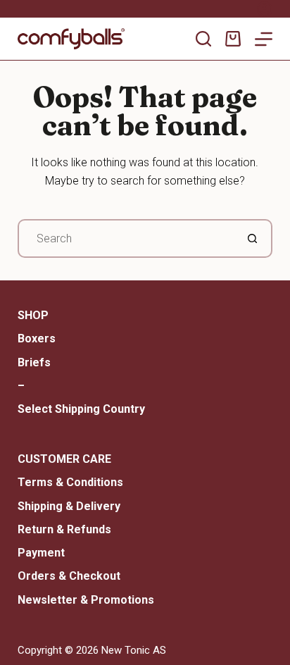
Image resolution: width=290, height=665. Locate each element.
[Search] (203, 38)
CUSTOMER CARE (64, 459)
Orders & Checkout (69, 576)
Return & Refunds (64, 529)
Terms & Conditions (70, 482)
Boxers (37, 338)
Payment (41, 552)
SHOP (33, 315)
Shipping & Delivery (69, 506)
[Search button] (253, 238)
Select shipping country (81, 409)
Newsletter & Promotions (86, 600)
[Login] (264, 9)
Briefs (34, 362)
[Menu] (263, 39)
